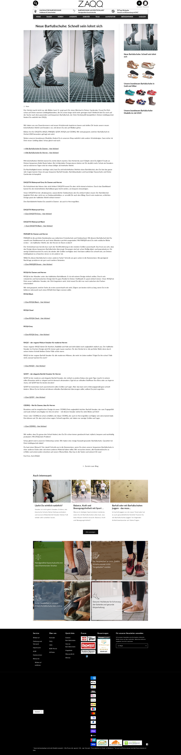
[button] (36, 3)
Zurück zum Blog (91, 466)
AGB (34, 651)
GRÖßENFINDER (127, 17)
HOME (38, 17)
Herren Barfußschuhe (70, 645)
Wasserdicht (69, 654)
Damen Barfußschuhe (70, 639)
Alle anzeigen (90, 532)
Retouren (36, 658)
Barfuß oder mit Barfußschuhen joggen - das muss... (127, 506)
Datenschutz (37, 655)
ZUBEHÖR (86, 17)
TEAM (97, 17)
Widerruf (36, 637)
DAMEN (49, 17)
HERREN (60, 17)
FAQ (50, 641)
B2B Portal (53, 648)
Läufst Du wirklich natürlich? (49, 505)
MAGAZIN (142, 17)
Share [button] (27, 106)
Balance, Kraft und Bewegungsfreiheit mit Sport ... (88, 506)
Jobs (50, 645)
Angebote (68, 650)
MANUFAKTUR (110, 17)
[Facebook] (147, 744)
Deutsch (37, 712)
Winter (68, 658)
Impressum (37, 647)
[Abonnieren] (146, 646)
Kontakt (52, 637)
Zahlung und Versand (37, 642)
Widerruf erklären (38, 663)
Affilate (52, 652)
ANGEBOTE (73, 17)
